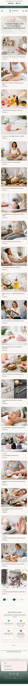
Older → (22, 599)
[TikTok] (14, 674)
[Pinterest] (17, 674)
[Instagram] (10, 674)
